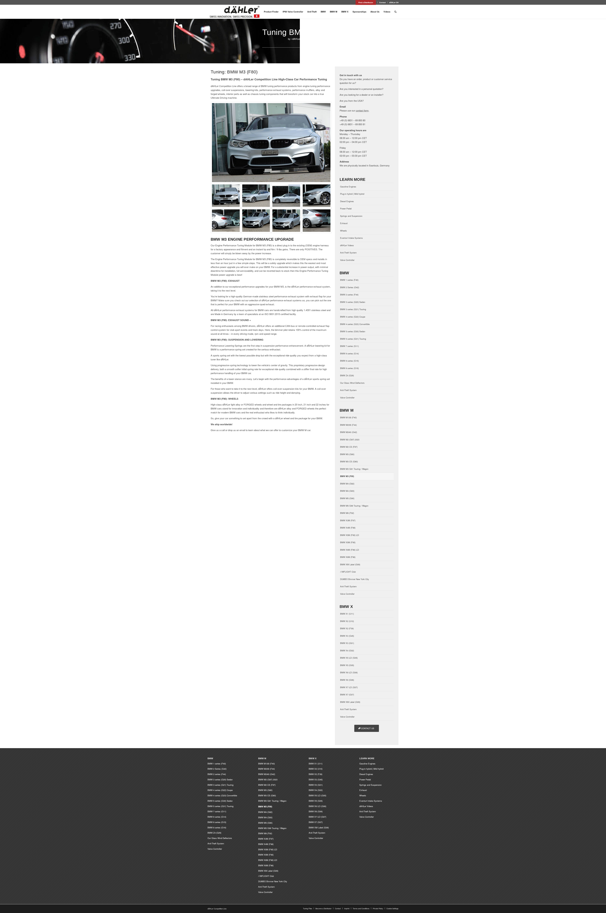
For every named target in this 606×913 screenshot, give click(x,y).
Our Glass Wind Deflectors (352, 382)
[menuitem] (366, 2)
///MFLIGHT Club (348, 571)
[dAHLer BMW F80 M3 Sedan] (271, 142)
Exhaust (344, 223)
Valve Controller (347, 259)
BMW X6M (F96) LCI (349, 549)
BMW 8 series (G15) (349, 360)
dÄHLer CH (393, 2)
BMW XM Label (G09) (350, 564)
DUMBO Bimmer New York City (354, 579)
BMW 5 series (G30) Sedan (352, 331)
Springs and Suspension (351, 215)
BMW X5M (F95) (347, 542)
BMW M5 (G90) (347, 498)
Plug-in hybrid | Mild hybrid (352, 193)
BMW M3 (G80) (347, 454)
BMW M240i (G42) (348, 432)
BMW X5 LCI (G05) (349, 657)
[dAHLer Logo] (234, 12)
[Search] (395, 12)
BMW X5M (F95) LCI (349, 535)
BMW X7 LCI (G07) (349, 687)
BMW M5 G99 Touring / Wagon (354, 505)
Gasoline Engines (348, 186)
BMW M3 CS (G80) (349, 461)
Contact (382, 2)
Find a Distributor (365, 2)
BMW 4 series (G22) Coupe (352, 316)
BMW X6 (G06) (347, 679)
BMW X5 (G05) (347, 665)
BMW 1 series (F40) (349, 279)
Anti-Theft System (348, 252)
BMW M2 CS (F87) (348, 446)
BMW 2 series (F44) (349, 294)
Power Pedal (346, 208)
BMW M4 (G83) (347, 490)
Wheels (343, 230)
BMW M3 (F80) (347, 476)
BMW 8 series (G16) (349, 368)
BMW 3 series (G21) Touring (353, 309)
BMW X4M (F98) (347, 527)
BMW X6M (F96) (347, 557)
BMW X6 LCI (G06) (349, 672)
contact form (362, 110)
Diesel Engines (347, 201)
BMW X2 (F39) (347, 628)
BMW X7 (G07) (347, 694)
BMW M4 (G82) (347, 483)
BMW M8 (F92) (347, 512)
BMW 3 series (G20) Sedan (352, 301)
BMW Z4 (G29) (347, 375)
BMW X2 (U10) (347, 621)
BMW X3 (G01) (347, 643)
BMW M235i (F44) (348, 424)
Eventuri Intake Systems (351, 237)
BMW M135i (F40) (348, 417)
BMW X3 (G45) (347, 635)
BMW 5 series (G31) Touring (353, 338)
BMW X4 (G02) (347, 650)
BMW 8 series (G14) (349, 353)
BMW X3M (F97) (347, 520)
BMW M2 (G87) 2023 (349, 439)
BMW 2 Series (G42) (349, 287)
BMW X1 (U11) (347, 613)
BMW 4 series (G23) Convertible (355, 324)
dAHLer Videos (347, 245)
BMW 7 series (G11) (349, 346)
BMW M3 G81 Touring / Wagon (354, 468)
